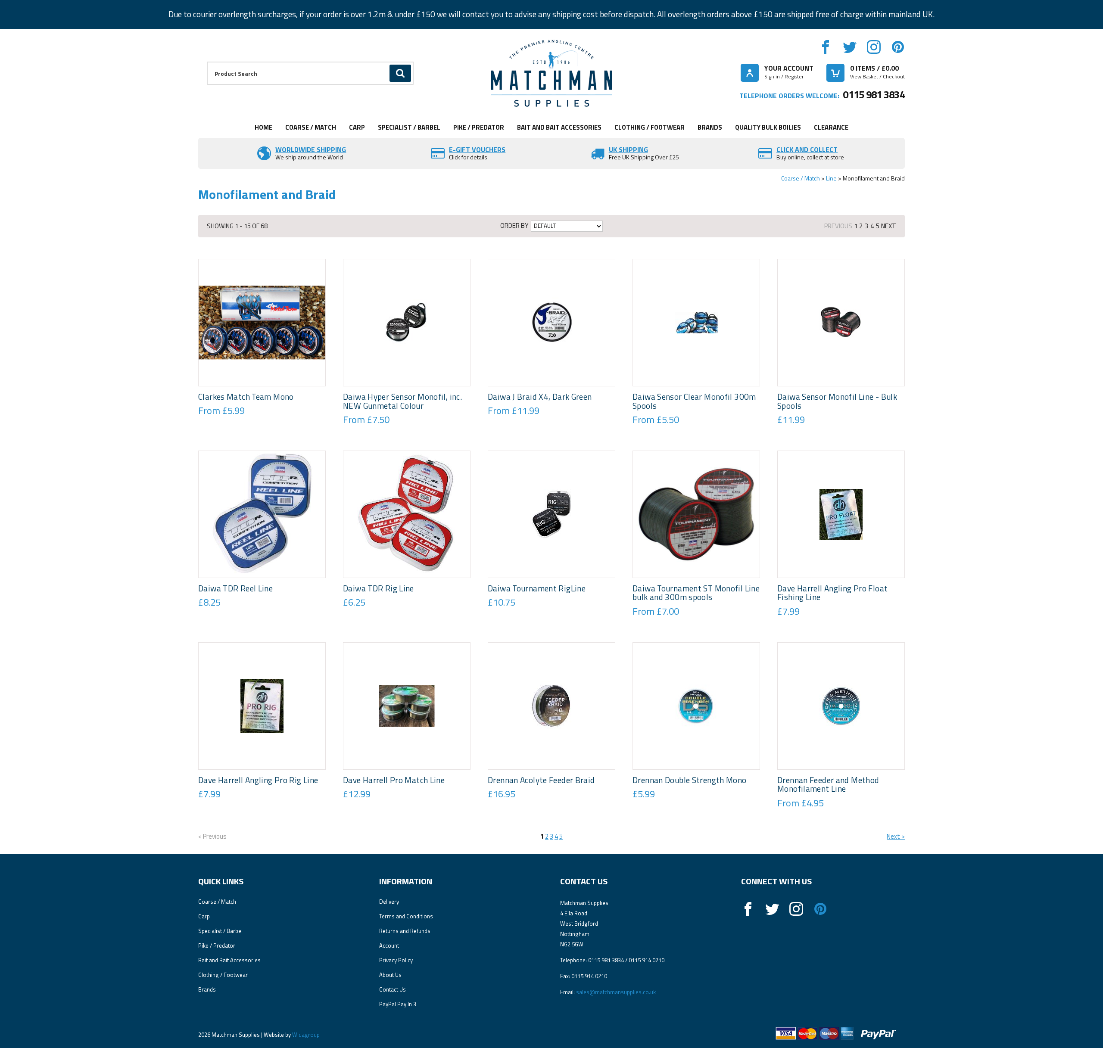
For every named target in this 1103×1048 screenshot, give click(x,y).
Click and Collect (807, 149)
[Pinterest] (898, 47)
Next (888, 226)
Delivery (389, 901)
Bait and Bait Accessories (559, 127)
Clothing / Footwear (649, 127)
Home (263, 127)
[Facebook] (825, 47)
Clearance (831, 127)
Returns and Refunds (404, 931)
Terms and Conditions (406, 916)
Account (389, 945)
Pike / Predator (478, 127)
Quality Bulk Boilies (768, 127)
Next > (896, 836)
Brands (710, 127)
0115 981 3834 (874, 94)
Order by (514, 225)
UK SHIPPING (628, 149)
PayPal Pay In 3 (397, 1004)
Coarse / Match (310, 127)
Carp (357, 127)
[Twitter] (850, 47)
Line (831, 178)
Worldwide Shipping (310, 149)
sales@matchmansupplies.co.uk (616, 992)
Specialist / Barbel (409, 127)
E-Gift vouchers (477, 149)
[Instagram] (874, 47)
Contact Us (392, 989)
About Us (390, 974)
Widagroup (305, 1034)
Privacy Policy (396, 960)
